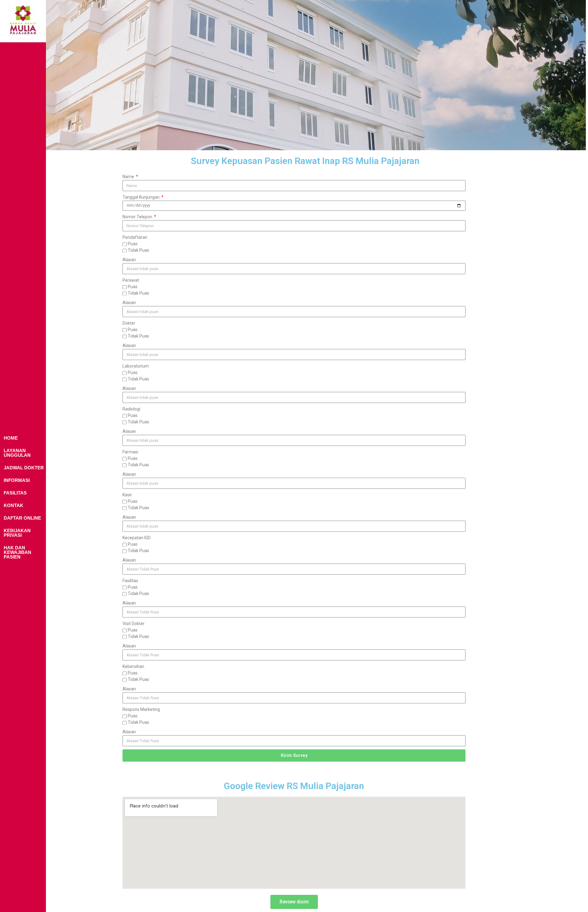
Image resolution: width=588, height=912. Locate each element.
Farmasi (130, 451)
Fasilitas (130, 580)
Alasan (129, 259)
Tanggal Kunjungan (141, 197)
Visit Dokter (134, 623)
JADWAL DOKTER (24, 467)
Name (129, 176)
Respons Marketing (141, 709)
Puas (133, 243)
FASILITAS (15, 492)
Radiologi (131, 408)
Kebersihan (133, 666)
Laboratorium (136, 366)
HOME (11, 438)
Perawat (131, 280)
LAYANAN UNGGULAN (17, 453)
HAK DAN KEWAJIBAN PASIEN (17, 552)
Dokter (129, 323)
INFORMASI (17, 480)
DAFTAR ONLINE (22, 518)
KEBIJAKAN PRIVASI (17, 533)
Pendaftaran (135, 237)
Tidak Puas (138, 250)
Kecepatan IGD (137, 537)
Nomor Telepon (138, 216)
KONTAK (13, 505)
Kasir (127, 494)
